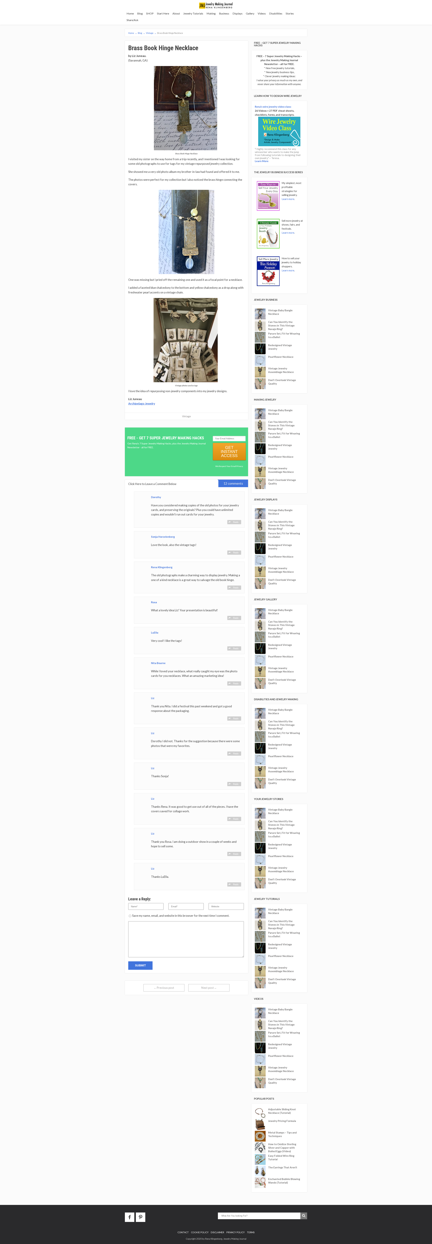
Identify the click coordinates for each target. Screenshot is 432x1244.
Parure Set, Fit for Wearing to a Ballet (284, 335)
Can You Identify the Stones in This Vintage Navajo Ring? (281, 325)
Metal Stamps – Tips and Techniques (282, 1134)
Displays (237, 13)
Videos (262, 13)
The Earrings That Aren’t (282, 1167)
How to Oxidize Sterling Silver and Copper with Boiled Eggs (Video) (282, 1148)
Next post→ (209, 987)
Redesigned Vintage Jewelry (280, 347)
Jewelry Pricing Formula (282, 1120)
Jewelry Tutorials (193, 13)
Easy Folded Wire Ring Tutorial (281, 1157)
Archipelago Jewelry (141, 403)
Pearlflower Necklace (280, 356)
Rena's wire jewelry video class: (273, 106)
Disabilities (275, 13)
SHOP (150, 13)
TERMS (251, 1232)
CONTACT (183, 1232)
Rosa (154, 602)
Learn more (288, 198)
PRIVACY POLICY (235, 1232)
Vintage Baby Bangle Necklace (280, 312)
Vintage (186, 416)
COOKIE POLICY (200, 1232)
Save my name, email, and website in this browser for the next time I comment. (181, 915)
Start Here (163, 13)
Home (130, 13)
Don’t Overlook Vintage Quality (282, 382)
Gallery (250, 13)
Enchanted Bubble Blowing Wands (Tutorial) (284, 1180)
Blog (140, 13)
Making (211, 13)
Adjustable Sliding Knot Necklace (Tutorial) (282, 1111)
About (176, 13)
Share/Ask (132, 20)
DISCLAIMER (217, 1232)
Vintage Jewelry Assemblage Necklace (281, 370)
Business (224, 13)
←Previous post (164, 987)
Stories (290, 13)
